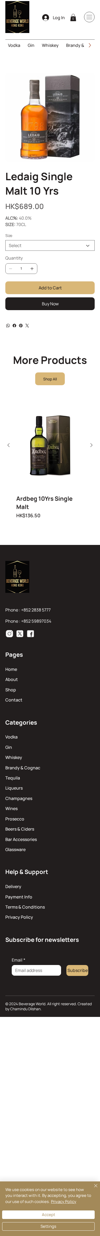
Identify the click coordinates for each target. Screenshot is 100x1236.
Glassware (15, 849)
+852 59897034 (36, 621)
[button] (73, 17)
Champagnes (18, 798)
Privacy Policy (19, 917)
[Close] (92, 1188)
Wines (11, 808)
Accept (48, 1214)
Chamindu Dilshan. (26, 1008)
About (11, 679)
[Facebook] (14, 325)
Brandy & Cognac (22, 768)
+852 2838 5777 (36, 610)
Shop (10, 690)
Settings (48, 1226)
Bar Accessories (21, 839)
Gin (8, 747)
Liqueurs (14, 788)
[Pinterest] (20, 325)
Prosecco (14, 819)
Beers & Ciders (19, 829)
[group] (50, 459)
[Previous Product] (8, 445)
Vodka (11, 737)
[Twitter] (27, 325)
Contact (13, 700)
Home (11, 669)
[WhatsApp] (8, 325)
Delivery (13, 886)
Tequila (12, 778)
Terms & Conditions (25, 907)
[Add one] (32, 268)
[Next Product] (91, 445)
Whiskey (13, 757)
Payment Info (18, 897)
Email (18, 960)
